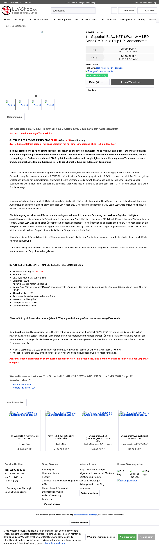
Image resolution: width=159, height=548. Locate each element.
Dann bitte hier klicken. (16, 491)
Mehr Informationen (55, 543)
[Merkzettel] (114, 10)
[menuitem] (73, 10)
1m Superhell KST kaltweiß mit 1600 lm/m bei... (61, 437)
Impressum (47, 499)
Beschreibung (14, 116)
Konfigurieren (146, 536)
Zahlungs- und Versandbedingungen (60, 480)
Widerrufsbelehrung (51, 495)
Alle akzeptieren (127, 536)
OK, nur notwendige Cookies (101, 536)
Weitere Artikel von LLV (23, 387)
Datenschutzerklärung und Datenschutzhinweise (55, 489)
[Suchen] (92, 10)
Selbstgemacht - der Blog (92, 484)
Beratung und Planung (91, 476)
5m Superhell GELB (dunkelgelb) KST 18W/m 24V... (134, 437)
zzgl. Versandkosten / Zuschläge (109, 67)
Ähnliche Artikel (15, 402)
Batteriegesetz (49, 469)
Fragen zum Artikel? (22, 384)
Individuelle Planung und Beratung (80, 2)
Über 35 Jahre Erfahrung (145, 2)
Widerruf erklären (52, 503)
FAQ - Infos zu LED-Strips (92, 469)
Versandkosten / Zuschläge (85, 514)
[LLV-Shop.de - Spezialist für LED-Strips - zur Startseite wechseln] (19, 10)
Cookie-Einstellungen (90, 480)
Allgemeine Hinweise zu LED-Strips (97, 473)
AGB (44, 484)
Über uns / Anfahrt (51, 473)
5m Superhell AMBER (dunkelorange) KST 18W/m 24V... (98, 438)
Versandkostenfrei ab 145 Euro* (17, 2)
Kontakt (46, 476)
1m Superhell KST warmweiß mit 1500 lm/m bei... (25, 437)
